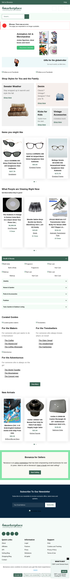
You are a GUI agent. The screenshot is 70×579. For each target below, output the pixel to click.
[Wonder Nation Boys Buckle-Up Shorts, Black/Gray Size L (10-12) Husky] (35, 222)
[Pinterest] (12, 534)
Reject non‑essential (32, 575)
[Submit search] (27, 16)
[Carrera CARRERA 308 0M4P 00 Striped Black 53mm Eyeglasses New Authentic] (35, 158)
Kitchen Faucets (35, 433)
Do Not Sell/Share (49, 575)
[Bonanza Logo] (12, 8)
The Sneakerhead (46, 344)
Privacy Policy (52, 550)
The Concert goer (12, 376)
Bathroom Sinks (58, 430)
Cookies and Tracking (54, 546)
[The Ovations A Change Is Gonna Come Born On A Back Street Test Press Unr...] (12, 222)
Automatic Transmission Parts (57, 234)
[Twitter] (8, 534)
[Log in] (60, 8)
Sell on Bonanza (7, 2)
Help (65, 2)
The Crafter (9, 340)
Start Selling (35, 472)
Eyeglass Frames (35, 167)
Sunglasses (12, 174)
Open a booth (42, 465)
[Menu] (66, 8)
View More (35, 384)
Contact (4, 560)
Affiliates (4, 546)
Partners (27, 546)
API (3, 550)
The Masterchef (11, 344)
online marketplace (21, 463)
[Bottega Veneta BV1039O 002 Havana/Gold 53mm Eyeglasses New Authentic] (57, 158)
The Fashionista (45, 347)
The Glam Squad (45, 340)
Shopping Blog (6, 556)
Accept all (18, 575)
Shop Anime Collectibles (26, 47)
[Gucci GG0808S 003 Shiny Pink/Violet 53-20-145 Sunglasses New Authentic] (12, 158)
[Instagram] (16, 534)
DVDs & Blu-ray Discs (12, 439)
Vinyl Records (12, 228)
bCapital (27, 556)
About (4, 543)
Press (26, 550)
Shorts (35, 233)
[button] (34, 181)
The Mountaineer (11, 373)
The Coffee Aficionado (13, 347)
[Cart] (54, 8)
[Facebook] (3, 534)
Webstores (28, 553)
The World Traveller (12, 370)
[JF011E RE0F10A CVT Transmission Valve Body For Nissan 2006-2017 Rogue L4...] (57, 222)
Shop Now (8, 98)
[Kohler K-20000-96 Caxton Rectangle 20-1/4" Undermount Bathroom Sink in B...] (57, 419)
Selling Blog (6, 553)
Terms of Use (51, 553)
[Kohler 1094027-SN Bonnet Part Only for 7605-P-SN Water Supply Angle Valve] (35, 419)
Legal (26, 543)
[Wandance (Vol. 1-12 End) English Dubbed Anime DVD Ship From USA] (12, 419)
